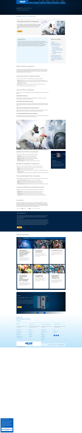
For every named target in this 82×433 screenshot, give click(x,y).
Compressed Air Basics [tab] (42, 238)
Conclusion (53, 60)
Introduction (53, 41)
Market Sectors (43, 2)
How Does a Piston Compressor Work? (56, 44)
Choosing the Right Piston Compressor (57, 57)
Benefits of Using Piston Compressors (56, 56)
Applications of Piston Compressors (56, 55)
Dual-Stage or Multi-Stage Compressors (57, 48)
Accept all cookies (7, 428)
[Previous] (37, 313)
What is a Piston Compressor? (55, 43)
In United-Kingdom (55, 2)
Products (30, 2)
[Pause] (42, 312)
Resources (49, 2)
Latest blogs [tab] (20, 238)
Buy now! (19, 307)
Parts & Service (36, 2)
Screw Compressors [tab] (26, 238)
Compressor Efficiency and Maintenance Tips (57, 59)
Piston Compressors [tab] (34, 238)
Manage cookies (55, 344)
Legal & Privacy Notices (50, 344)
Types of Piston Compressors (55, 45)
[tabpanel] (41, 264)
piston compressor (19, 69)
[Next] (44, 313)
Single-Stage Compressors (55, 47)
